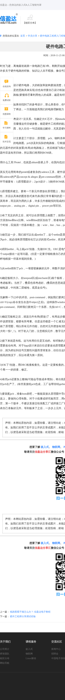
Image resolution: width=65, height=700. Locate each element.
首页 (22, 36)
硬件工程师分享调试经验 (23, 616)
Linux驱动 (31, 658)
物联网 (56, 446)
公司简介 (4, 649)
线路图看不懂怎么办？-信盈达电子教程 (30, 612)
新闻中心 (56, 649)
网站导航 (4, 663)
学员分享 (32, 36)
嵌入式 (45, 446)
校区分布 (4, 658)
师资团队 (4, 653)
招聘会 (54, 653)
